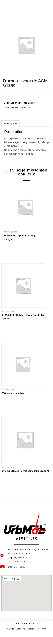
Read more (9, 399)
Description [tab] (10, 123)
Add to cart (12, 247)
